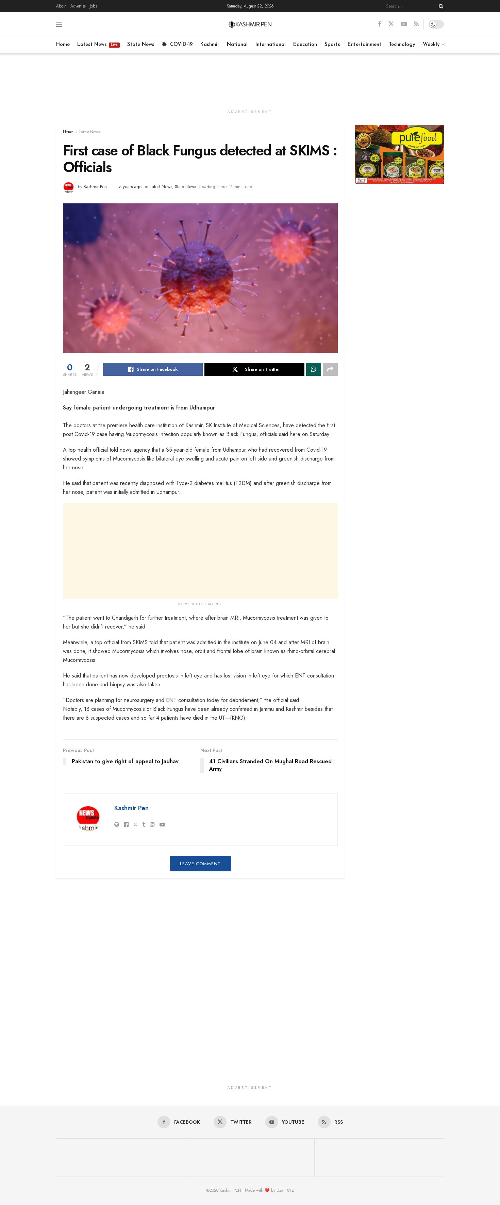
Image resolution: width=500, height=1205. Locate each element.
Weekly (431, 44)
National (237, 44)
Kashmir (209, 44)
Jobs (93, 6)
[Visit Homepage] (250, 24)
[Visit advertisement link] (399, 154)
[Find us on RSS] (416, 24)
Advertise (78, 6)
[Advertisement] (250, 79)
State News (140, 44)
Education (305, 44)
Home (63, 44)
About (61, 6)
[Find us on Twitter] (391, 24)
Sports (332, 44)
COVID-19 (181, 44)
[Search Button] (439, 6)
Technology (402, 44)
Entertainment (364, 44)
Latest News (97, 44)
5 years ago (130, 186)
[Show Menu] (59, 24)
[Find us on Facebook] (379, 24)
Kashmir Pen (95, 186)
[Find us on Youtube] (404, 24)
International (270, 44)
